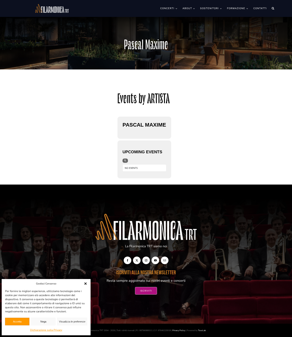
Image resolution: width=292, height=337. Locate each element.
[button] (85, 283)
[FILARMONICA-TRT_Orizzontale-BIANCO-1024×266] (52, 5)
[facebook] (127, 260)
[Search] (125, 161)
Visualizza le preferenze (72, 321)
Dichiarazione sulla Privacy (46, 330)
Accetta (17, 321)
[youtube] (155, 260)
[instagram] (146, 260)
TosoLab (202, 330)
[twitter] (137, 260)
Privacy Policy (178, 330)
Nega (43, 321)
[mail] (164, 260)
